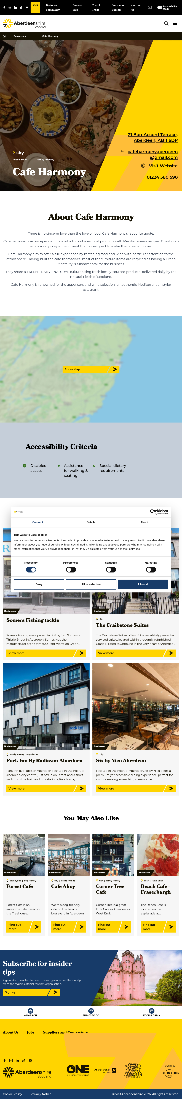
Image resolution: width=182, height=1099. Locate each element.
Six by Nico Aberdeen (121, 761)
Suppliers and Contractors (65, 1033)
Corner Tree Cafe (110, 890)
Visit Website (163, 165)
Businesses (20, 36)
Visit (35, 6)
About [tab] (144, 522)
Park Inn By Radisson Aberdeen (44, 761)
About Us (10, 1033)
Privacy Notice (41, 1094)
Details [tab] (91, 522)
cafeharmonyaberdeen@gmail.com (153, 154)
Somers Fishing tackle (32, 621)
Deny (39, 584)
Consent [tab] (37, 522)
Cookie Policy (12, 1094)
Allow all (143, 584)
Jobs (30, 1033)
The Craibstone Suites (122, 626)
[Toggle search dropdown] (166, 23)
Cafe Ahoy (63, 887)
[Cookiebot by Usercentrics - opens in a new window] (152, 512)
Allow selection (91, 584)
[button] (175, 23)
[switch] (71, 569)
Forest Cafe (19, 887)
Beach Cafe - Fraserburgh (156, 890)
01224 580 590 (162, 177)
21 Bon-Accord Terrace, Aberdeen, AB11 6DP (153, 137)
